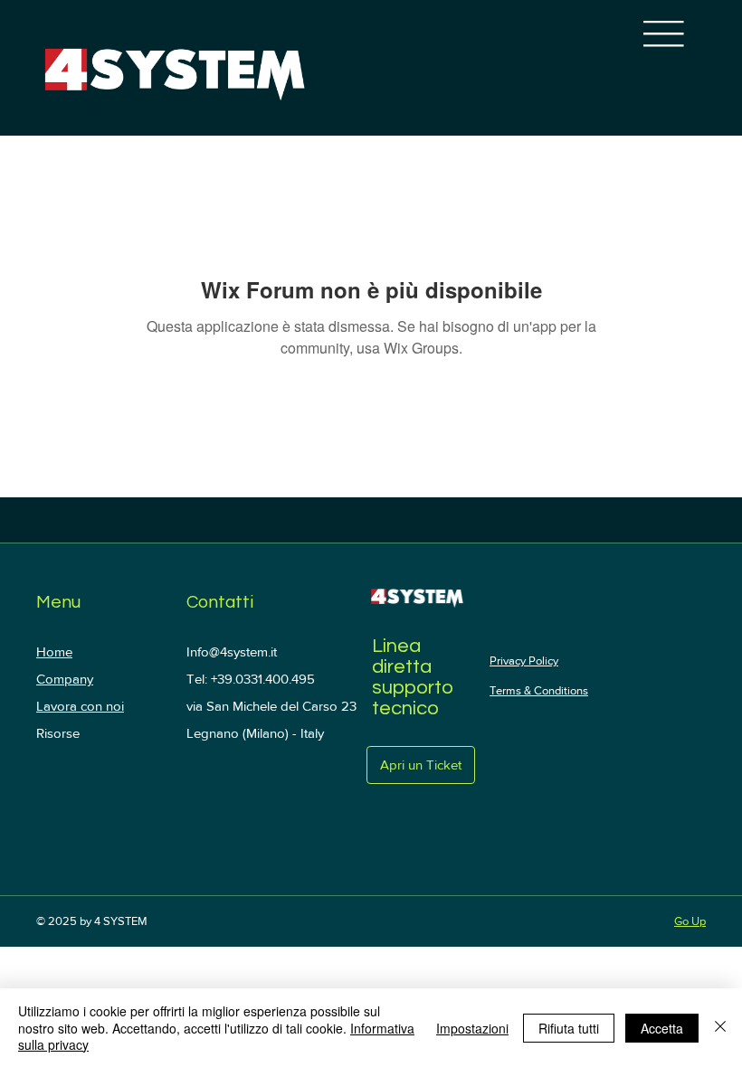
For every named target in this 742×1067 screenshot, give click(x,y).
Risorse (58, 733)
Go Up (690, 921)
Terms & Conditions (539, 690)
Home (54, 651)
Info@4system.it (231, 651)
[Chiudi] (720, 1028)
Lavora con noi (80, 705)
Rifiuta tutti (568, 1028)
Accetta (662, 1028)
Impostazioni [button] (472, 1028)
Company (64, 678)
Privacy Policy (524, 660)
